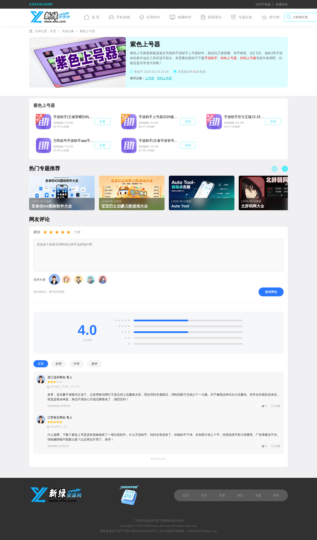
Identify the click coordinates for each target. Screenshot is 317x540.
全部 (41, 363)
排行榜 (274, 17)
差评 (94, 363)
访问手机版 (263, 4)
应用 (222, 495)
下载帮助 (165, 520)
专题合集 (245, 17)
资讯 (240, 495)
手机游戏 (123, 17)
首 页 (95, 17)
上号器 (149, 78)
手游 (204, 495)
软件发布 (178, 520)
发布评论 (271, 292)
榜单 (276, 495)
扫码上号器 (164, 78)
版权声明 (152, 520)
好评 (59, 363)
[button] (285, 169)
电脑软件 (184, 17)
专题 (258, 495)
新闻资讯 (215, 17)
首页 (53, 31)
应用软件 (153, 17)
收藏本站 (282, 4)
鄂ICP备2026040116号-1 (141, 531)
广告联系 (139, 520)
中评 (77, 363)
